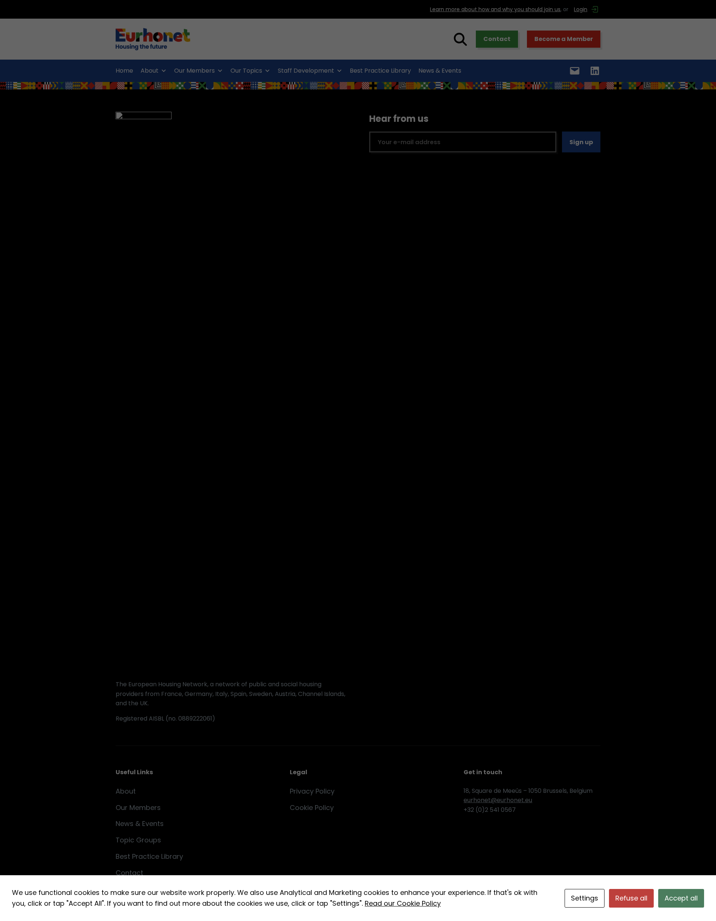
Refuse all (631, 898)
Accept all (681, 898)
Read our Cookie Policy (403, 903)
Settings (584, 898)
